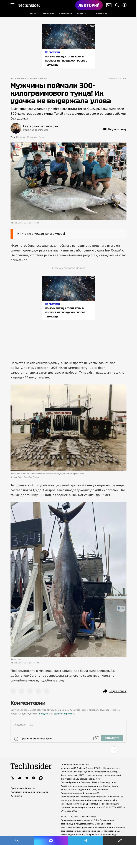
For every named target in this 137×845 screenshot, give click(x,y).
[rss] (12, 778)
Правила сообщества (23, 788)
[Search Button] (117, 5)
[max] (41, 778)
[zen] (33, 778)
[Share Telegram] (85, 840)
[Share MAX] (51, 840)
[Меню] (12, 5)
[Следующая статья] (68, 750)
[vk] (19, 778)
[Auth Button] (124, 5)
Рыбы (41, 137)
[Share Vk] (17, 840)
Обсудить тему (117, 129)
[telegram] (26, 778)
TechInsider (29, 5)
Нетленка (20, 137)
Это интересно (19, 79)
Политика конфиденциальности (30, 792)
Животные (32, 137)
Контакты (16, 796)
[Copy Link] (120, 840)
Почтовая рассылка (108, 5)
